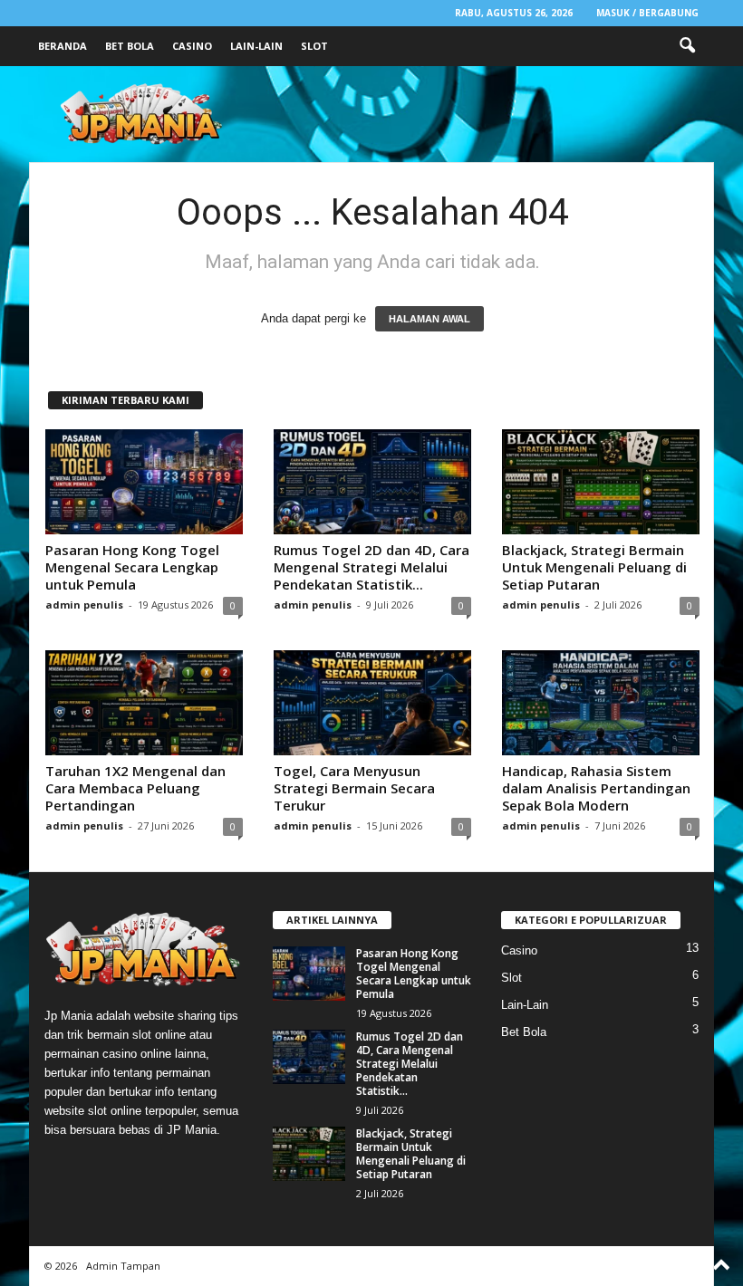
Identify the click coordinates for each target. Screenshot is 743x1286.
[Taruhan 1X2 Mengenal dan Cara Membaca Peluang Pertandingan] (144, 702)
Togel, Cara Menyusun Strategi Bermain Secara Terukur (354, 788)
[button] (687, 46)
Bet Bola (129, 46)
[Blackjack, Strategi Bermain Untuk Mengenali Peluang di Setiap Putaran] (601, 481)
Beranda (62, 46)
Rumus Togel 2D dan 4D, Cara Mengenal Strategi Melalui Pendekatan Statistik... (371, 567)
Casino (192, 46)
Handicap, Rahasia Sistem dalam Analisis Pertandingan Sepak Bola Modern (596, 788)
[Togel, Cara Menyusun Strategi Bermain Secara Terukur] (372, 702)
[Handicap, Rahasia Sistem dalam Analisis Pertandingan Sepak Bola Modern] (601, 702)
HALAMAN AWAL (429, 318)
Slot (314, 46)
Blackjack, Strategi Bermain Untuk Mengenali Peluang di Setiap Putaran (594, 567)
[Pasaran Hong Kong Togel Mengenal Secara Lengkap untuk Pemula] (144, 481)
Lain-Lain (256, 46)
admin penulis (84, 604)
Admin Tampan (123, 1265)
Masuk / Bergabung (647, 12)
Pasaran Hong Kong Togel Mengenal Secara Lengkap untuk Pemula (132, 567)
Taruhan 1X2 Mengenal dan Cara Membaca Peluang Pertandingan (135, 788)
